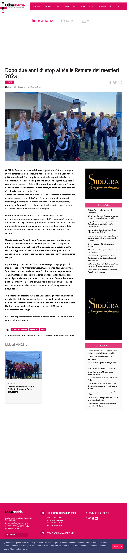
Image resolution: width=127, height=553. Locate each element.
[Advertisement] (63, 46)
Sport (75, 6)
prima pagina (45, 21)
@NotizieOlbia (35, 87)
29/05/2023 (10, 87)
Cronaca (36, 6)
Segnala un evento (54, 525)
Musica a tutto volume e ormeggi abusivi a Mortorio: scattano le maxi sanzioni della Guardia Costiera (103, 238)
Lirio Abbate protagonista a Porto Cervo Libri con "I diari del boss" (102, 231)
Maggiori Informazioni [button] (19, 549)
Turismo (83, 6)
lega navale (34, 330)
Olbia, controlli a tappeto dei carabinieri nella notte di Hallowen (102, 404)
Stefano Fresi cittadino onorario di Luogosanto (100, 211)
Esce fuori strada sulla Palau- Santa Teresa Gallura (103, 379)
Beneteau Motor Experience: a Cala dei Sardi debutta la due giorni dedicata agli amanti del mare (102, 258)
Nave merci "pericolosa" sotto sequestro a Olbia (102, 393)
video (91, 21)
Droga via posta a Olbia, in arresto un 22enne (101, 245)
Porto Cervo (102, 6)
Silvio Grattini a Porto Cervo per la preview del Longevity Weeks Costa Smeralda (103, 217)
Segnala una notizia (55, 523)
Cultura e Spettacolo (61, 6)
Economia (47, 6)
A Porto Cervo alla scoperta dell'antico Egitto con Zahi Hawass (103, 251)
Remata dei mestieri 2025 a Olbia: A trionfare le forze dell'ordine (21, 389)
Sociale (92, 6)
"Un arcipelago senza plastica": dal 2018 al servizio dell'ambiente (103, 398)
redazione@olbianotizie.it (60, 533)
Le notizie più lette (103, 346)
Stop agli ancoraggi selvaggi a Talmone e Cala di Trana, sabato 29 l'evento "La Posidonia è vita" (102, 224)
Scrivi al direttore (54, 518)
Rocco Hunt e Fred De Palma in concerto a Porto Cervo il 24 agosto (102, 270)
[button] (110, 6)
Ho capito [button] (118, 546)
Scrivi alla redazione (55, 520)
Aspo (43, 330)
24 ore (70, 21)
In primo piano (104, 205)
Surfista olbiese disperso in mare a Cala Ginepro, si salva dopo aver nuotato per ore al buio (103, 386)
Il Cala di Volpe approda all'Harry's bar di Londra (102, 363)
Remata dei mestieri (19, 330)
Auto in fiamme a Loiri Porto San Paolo (101, 368)
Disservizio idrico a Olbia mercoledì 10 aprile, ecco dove (101, 373)
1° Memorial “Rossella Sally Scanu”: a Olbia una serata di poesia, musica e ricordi (103, 265)
